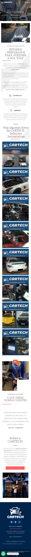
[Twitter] (15, 522)
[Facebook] (11, 522)
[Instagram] (19, 522)
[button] (3, 554)
